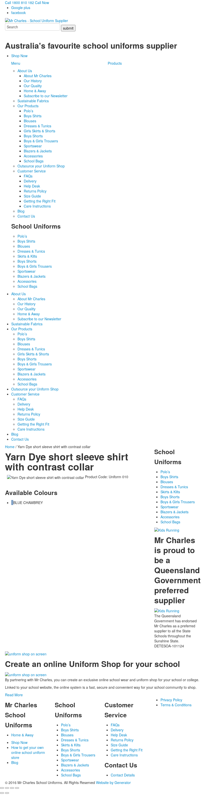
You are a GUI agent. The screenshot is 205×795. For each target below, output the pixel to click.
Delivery (30, 180)
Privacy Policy (171, 699)
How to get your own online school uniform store (28, 752)
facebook (18, 12)
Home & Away (35, 90)
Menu (15, 63)
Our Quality (33, 85)
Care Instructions (37, 206)
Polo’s (28, 110)
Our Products (28, 105)
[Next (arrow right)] (7, 793)
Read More (14, 694)
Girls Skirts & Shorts (39, 130)
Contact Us (26, 216)
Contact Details (123, 774)
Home (9, 446)
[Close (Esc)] (17, 788)
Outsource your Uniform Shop (41, 165)
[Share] (12, 788)
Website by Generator (113, 782)
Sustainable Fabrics (33, 100)
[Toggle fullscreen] (7, 788)
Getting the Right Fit (40, 201)
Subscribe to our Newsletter (46, 95)
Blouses (30, 120)
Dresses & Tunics (37, 125)
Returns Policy (35, 190)
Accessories (33, 155)
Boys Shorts (33, 135)
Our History (33, 80)
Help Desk (32, 185)
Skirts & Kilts (27, 256)
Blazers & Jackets (38, 150)
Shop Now (19, 55)
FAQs (28, 175)
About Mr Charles (38, 75)
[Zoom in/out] (2, 788)
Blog (21, 211)
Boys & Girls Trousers (41, 140)
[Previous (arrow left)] (2, 793)
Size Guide (32, 195)
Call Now (42, 2)
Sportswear (33, 145)
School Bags (34, 160)
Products (115, 63)
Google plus (20, 7)
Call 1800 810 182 (19, 2)
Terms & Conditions (176, 704)
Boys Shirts (33, 115)
